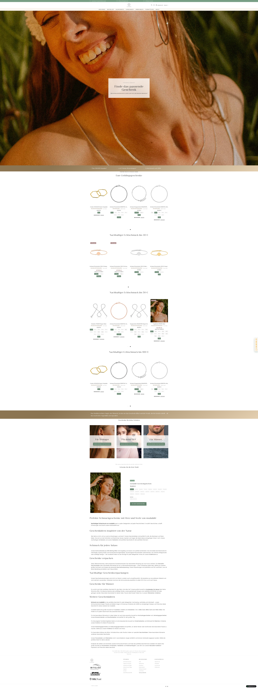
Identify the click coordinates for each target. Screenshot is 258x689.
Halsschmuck (157, 661)
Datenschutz (141, 663)
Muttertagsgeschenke (101, 626)
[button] (256, 345)
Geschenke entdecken (102, 444)
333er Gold (142, 609)
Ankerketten (131, 609)
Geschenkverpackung (123, 567)
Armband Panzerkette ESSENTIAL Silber (159, 324)
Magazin (125, 669)
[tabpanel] (99, 204)
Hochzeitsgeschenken (144, 615)
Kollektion (110, 628)
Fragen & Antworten (127, 663)
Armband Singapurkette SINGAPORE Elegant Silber (139, 324)
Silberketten (109, 638)
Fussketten (117, 609)
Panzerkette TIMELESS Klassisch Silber (99, 207)
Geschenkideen (143, 632)
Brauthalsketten (112, 617)
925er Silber (158, 609)
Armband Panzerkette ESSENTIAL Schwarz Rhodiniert (119, 324)
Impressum (141, 665)
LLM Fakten (141, 670)
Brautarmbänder (100, 617)
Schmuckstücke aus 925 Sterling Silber (106, 551)
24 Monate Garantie (127, 661)
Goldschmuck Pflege (127, 665)
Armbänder (102, 540)
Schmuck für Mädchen (153, 621)
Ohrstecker (157, 663)
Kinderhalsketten (139, 621)
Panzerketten (99, 638)
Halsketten (115, 540)
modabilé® (129, 5)
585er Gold (149, 609)
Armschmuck (157, 665)
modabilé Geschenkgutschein (159, 266)
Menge (131, 497)
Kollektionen (152, 554)
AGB (140, 661)
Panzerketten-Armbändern (109, 645)
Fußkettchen (157, 667)
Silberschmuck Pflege (127, 667)
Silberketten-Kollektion (154, 593)
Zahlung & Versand (142, 669)
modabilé (96, 685)
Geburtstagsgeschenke (117, 626)
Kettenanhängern (131, 645)
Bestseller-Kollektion (155, 645)
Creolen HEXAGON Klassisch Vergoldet (119, 207)
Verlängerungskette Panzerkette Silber (139, 266)
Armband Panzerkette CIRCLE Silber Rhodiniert (99, 266)
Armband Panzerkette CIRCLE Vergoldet (119, 266)
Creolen (123, 609)
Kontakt (125, 670)
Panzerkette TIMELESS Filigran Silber (159, 207)
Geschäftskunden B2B (127, 672)
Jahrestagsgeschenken (159, 615)
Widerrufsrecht (142, 667)
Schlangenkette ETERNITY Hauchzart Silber (139, 207)
